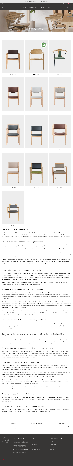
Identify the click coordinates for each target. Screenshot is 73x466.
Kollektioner (38, 25)
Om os (36, 7)
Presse (3, 3)
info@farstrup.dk (37, 449)
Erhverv (49, 7)
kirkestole (64, 355)
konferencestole (58, 355)
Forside (33, 25)
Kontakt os (43, 7)
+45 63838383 (36, 447)
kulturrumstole (6, 357)
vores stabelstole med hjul (24, 259)
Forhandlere (31, 7)
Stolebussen (42, 399)
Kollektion (24, 7)
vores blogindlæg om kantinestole (19, 307)
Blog (7, 3)
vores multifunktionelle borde (41, 326)
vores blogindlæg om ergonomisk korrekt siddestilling (38, 343)
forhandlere (44, 397)
